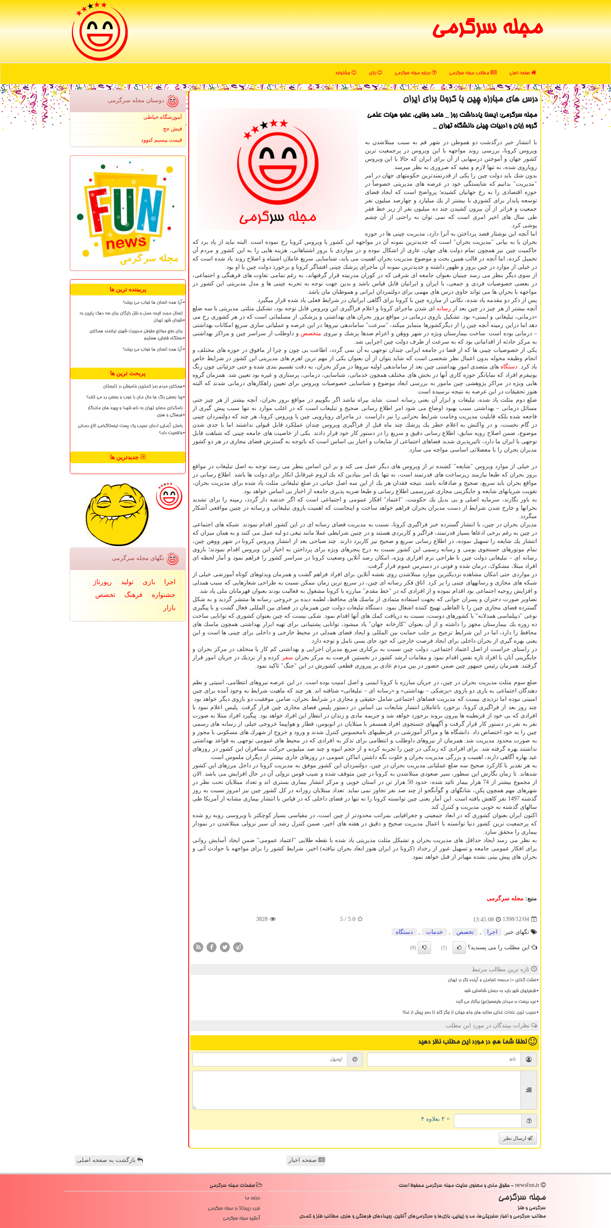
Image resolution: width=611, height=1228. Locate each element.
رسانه (443, 308)
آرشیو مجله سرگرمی (241, 1218)
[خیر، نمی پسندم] (424, 947)
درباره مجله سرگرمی (413, 73)
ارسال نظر (515, 1138)
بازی (373, 73)
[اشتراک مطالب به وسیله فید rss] (198, 946)
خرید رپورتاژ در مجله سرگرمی (234, 1208)
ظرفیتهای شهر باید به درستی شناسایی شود (500, 991)
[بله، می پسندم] (459, 947)
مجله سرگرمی (486, 29)
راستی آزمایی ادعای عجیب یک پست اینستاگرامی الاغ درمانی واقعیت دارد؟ (130, 430)
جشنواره (343, 73)
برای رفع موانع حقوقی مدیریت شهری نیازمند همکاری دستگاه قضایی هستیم (135, 335)
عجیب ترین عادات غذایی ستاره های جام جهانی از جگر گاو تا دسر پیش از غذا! (469, 1012)
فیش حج (172, 128)
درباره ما (252, 1198)
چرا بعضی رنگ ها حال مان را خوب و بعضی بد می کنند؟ (134, 397)
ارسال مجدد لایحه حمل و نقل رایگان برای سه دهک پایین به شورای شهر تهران (130, 317)
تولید (127, 581)
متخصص (311, 333)
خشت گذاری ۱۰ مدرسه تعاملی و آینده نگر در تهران (492, 980)
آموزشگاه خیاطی (162, 117)
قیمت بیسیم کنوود (161, 140)
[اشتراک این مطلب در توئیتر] (225, 946)
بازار (169, 607)
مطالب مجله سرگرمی (469, 73)
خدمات (434, 932)
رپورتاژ (102, 581)
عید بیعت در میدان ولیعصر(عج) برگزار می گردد (496, 1002)
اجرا (492, 932)
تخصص (465, 932)
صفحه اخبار (303, 1160)
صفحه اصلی (520, 73)
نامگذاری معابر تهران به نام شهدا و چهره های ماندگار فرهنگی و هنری (135, 412)
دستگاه (508, 366)
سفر (287, 657)
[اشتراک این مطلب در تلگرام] (238, 946)
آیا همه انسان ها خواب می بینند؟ (152, 302)
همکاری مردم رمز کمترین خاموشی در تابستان (142, 386)
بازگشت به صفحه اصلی (107, 1160)
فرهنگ (133, 594)
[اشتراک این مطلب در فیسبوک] (211, 946)
